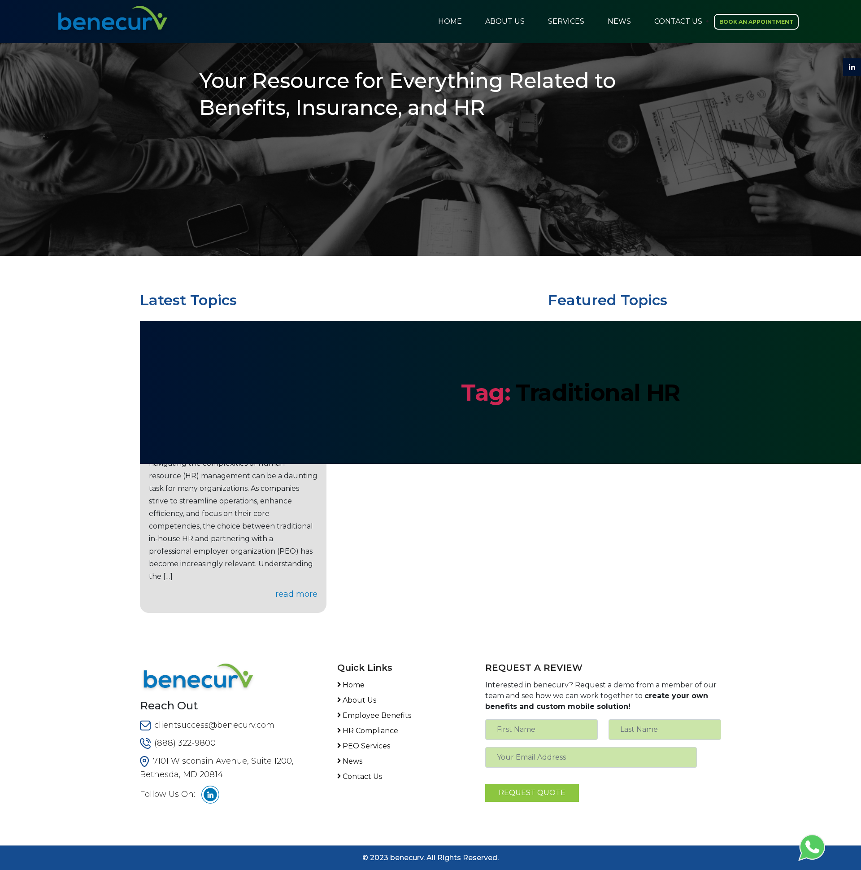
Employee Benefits (377, 715)
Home (450, 21)
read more (296, 594)
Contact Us (678, 21)
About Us (505, 21)
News (619, 21)
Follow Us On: (167, 794)
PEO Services (366, 746)
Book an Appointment (756, 21)
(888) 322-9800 (185, 743)
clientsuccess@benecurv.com (214, 725)
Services (566, 21)
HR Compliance (370, 730)
